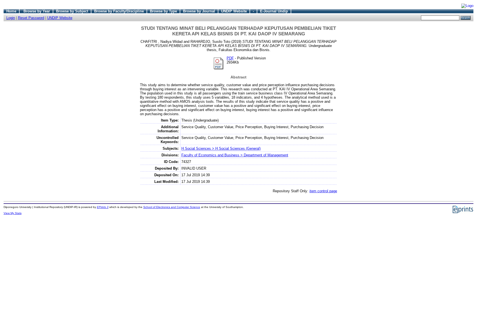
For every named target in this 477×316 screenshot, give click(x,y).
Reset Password (31, 18)
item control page (323, 191)
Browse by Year (36, 11)
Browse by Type (163, 11)
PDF (230, 58)
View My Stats (13, 213)
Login (10, 18)
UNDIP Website (234, 11)
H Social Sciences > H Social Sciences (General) (221, 148)
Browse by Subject (72, 11)
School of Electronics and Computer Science (171, 207)
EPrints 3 (102, 207)
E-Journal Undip (274, 11)
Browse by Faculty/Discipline (119, 11)
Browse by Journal (199, 11)
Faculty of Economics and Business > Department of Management (234, 155)
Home (11, 11)
